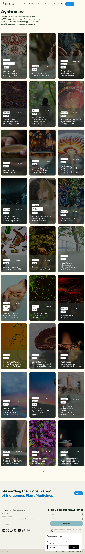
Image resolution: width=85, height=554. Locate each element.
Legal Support (7, 516)
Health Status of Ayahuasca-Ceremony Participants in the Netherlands (68, 410)
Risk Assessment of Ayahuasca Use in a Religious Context (70, 460)
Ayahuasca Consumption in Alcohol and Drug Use (71, 364)
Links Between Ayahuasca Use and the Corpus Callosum (42, 364)
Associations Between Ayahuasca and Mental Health (71, 121)
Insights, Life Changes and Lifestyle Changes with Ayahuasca (69, 266)
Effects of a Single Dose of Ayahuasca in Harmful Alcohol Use (42, 170)
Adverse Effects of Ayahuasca (68, 316)
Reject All (63, 547)
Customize (53, 547)
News (50, 4)
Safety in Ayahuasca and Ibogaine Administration (41, 218)
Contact (56, 4)
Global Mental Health (8, 63)
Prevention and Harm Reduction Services (18, 519)
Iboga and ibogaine (35, 209)
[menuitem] (77, 4)
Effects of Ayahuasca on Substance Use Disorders (42, 460)
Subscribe (67, 523)
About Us (22, 4)
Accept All (74, 547)
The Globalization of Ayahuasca (69, 219)
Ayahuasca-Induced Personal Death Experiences (12, 218)
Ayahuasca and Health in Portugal (40, 74)
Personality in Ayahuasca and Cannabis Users (68, 73)
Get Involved (42, 4)
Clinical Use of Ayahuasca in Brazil (41, 268)
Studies (6, 67)
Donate (5, 513)
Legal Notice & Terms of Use (75, 551)
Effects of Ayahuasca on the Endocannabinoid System (40, 411)
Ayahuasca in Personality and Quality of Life (10, 73)
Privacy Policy (59, 551)
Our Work (32, 4)
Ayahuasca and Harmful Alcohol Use (13, 268)
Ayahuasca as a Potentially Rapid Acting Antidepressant (10, 411)
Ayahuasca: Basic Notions (9, 171)
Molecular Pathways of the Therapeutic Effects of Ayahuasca (13, 364)
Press (4, 522)
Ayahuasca (7, 59)
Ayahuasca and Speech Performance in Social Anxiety (13, 460)
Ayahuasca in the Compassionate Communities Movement (40, 120)
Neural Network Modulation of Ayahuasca (39, 315)
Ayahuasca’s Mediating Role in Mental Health (11, 121)
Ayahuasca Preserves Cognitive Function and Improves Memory (70, 169)
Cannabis (63, 64)
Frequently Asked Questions (13, 510)
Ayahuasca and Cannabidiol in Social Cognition (11, 315)
